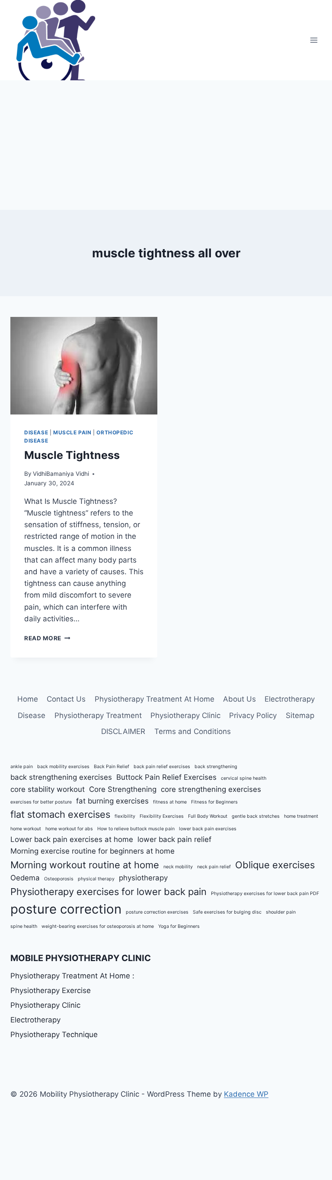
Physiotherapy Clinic (185, 715)
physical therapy (96, 879)
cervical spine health (243, 778)
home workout (25, 829)
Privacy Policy (253, 715)
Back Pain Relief (111, 766)
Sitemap (300, 715)
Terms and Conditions (192, 731)
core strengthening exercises (211, 789)
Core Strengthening (122, 789)
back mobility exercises (63, 766)
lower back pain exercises (207, 829)
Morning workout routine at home (84, 864)
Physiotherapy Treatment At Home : (72, 975)
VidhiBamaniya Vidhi (61, 473)
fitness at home (170, 802)
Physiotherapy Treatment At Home (154, 699)
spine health (23, 926)
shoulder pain (281, 912)
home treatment (301, 816)
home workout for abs (69, 829)
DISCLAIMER (123, 731)
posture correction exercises (157, 912)
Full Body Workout (207, 816)
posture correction (65, 909)
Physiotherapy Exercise (50, 990)
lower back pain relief (174, 839)
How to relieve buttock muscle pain (136, 829)
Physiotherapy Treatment (98, 715)
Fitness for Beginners (214, 802)
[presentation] (83, 366)
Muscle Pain (72, 432)
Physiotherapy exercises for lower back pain (108, 891)
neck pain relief (214, 867)
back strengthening (216, 766)
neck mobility (178, 867)
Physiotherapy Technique (54, 1034)
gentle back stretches (256, 816)
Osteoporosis (58, 879)
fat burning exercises (112, 801)
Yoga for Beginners (179, 926)
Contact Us (66, 699)
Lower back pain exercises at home (71, 839)
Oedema (25, 877)
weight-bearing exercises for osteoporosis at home (98, 926)
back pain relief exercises (162, 766)
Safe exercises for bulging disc (227, 912)
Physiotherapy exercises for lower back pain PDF (265, 893)
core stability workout (47, 789)
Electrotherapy (290, 699)
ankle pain (21, 766)
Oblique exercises (275, 864)
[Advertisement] (166, 145)
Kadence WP (246, 1094)
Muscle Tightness (72, 455)
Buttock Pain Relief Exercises (166, 777)
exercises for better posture (41, 802)
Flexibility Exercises (162, 816)
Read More (47, 638)
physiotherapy (143, 877)
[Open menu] (314, 40)
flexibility (125, 816)
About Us (239, 699)
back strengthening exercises (61, 777)
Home (27, 699)
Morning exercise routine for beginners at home (92, 851)
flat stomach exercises (60, 814)
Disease (36, 432)
